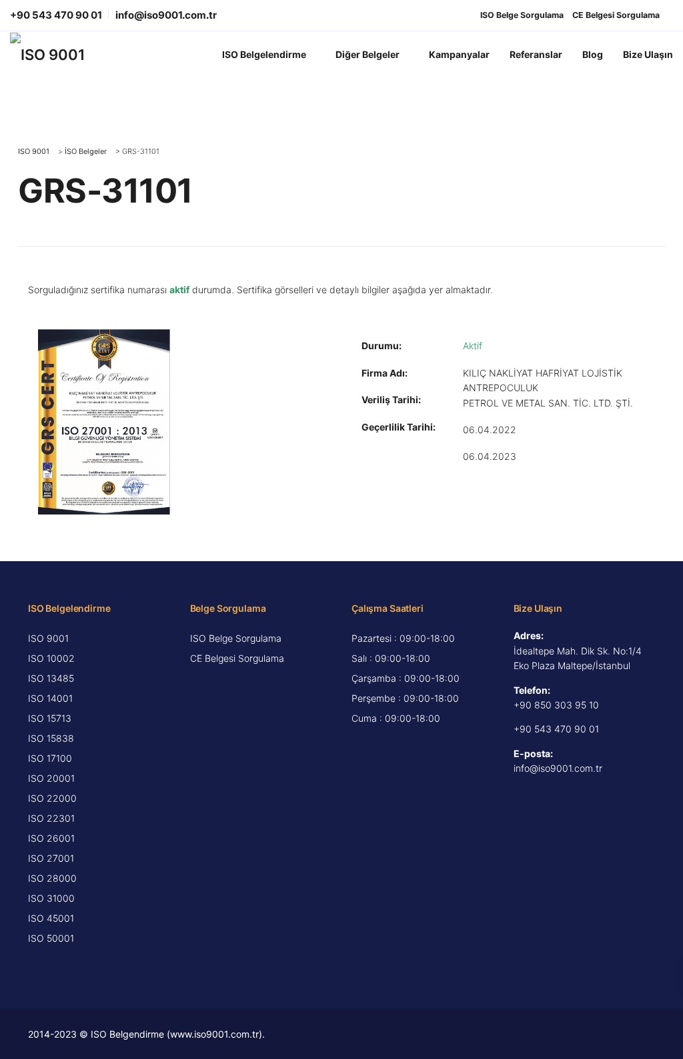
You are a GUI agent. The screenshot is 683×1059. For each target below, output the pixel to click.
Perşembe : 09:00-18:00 (405, 698)
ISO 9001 (48, 638)
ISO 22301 (51, 818)
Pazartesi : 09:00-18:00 (403, 638)
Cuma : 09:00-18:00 (396, 718)
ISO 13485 (51, 678)
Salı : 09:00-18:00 (391, 658)
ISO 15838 (51, 738)
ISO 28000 (52, 878)
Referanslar (536, 54)
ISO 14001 (50, 698)
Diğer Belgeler (367, 54)
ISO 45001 (51, 918)
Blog (592, 54)
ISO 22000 (52, 798)
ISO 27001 (51, 858)
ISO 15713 (49, 718)
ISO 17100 (50, 758)
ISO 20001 (51, 778)
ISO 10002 (51, 658)
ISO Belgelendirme (264, 54)
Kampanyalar (459, 54)
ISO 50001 (51, 938)
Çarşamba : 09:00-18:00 (406, 678)
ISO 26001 (51, 838)
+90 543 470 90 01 (56, 15)
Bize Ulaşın (648, 54)
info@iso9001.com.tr (166, 15)
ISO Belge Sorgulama (522, 15)
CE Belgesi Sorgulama (616, 15)
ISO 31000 (51, 898)
